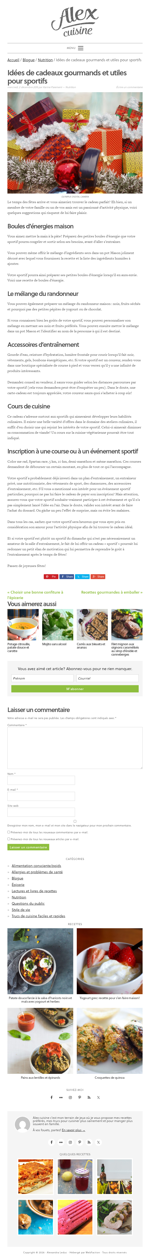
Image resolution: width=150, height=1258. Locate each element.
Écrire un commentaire (129, 87)
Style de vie (21, 909)
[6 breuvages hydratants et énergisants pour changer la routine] (75, 1176)
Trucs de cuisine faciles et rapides (38, 915)
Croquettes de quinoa (109, 1077)
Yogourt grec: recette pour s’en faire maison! (109, 998)
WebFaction (93, 1252)
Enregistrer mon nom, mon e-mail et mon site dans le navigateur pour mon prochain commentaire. (69, 825)
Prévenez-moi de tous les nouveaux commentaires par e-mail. (49, 832)
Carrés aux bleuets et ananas (91, 646)
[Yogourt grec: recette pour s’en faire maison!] (110, 961)
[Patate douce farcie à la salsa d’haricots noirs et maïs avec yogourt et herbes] (40, 961)
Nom (11, 774)
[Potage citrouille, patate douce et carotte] (23, 624)
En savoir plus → (73, 1130)
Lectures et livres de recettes (34, 890)
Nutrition (70, 87)
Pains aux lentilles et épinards (40, 1077)
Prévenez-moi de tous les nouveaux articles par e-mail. (45, 839)
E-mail (12, 790)
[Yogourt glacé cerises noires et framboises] (75, 1217)
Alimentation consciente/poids (36, 865)
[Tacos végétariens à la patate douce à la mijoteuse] (114, 1176)
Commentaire (17, 725)
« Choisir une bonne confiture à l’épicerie (35, 594)
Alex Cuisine (74, 20)
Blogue (17, 878)
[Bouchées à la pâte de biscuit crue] (35, 1217)
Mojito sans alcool (54, 644)
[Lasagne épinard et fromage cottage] (35, 1176)
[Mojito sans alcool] (57, 624)
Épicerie (18, 884)
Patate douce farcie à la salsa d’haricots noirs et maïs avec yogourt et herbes (40, 1000)
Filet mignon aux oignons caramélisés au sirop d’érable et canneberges (125, 649)
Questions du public (28, 903)
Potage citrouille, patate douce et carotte (18, 647)
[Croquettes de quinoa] (110, 1041)
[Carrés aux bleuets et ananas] (92, 624)
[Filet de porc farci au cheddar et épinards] (114, 1217)
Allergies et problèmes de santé (37, 871)
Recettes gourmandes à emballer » (112, 592)
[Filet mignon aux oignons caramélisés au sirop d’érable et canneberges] (127, 624)
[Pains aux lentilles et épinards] (40, 1041)
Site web (13, 806)
